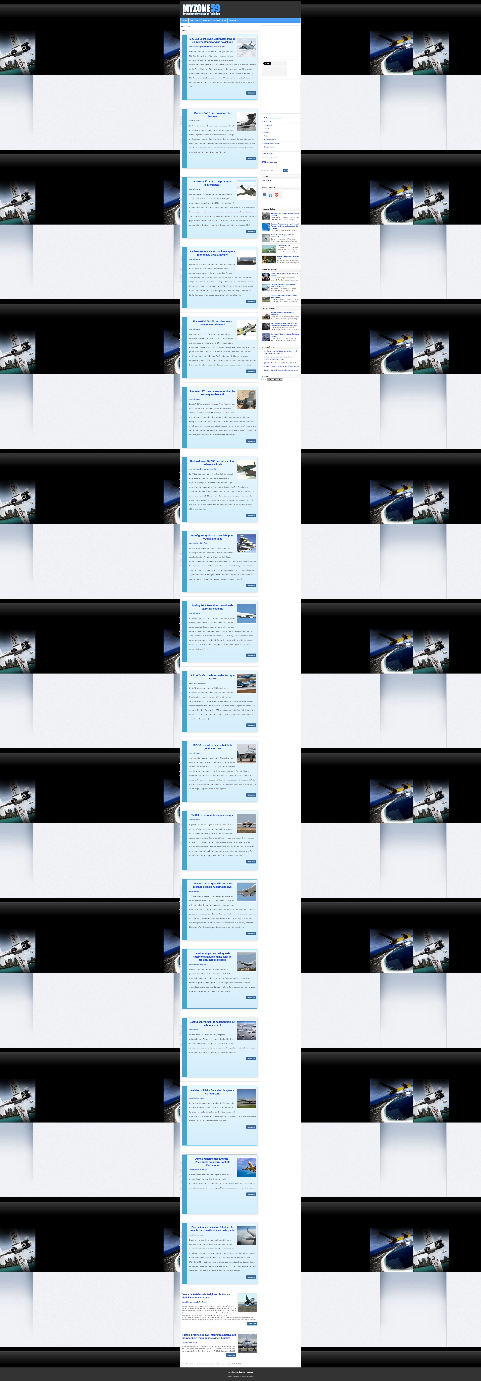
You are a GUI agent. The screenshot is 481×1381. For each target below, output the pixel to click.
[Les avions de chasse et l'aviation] (201, 14)
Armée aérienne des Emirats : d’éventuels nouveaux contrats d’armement (212, 1162)
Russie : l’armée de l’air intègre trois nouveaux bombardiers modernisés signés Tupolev (209, 1336)
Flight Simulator (195, 20)
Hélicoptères (207, 20)
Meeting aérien (233, 20)
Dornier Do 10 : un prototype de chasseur (212, 115)
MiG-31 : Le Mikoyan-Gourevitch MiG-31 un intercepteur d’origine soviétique (212, 40)
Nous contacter (267, 181)
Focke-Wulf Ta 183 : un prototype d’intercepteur (212, 183)
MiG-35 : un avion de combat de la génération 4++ (212, 747)
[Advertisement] (280, 41)
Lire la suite (251, 93)
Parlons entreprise (270, 140)
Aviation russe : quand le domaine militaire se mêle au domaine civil (212, 885)
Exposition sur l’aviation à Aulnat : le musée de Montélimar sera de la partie (212, 1229)
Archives (264, 379)
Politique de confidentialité (273, 118)
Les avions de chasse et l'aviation (240, 1372)
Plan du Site (268, 121)
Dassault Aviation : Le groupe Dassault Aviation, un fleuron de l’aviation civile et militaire (285, 226)
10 (213, 1364)
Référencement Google (272, 143)
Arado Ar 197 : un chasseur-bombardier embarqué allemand (212, 393)
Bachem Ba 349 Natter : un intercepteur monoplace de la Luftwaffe (212, 253)
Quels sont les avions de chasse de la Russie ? (280, 363)
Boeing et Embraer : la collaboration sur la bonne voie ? (212, 1023)
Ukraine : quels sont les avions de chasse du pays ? (281, 366)
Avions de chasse (194, 47)
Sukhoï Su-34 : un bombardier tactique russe (212, 677)
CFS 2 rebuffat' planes (269, 162)
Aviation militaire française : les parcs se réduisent (212, 1092)
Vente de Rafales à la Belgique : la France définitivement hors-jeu (206, 1296)
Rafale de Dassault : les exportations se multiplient (281, 370)
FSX (265, 136)
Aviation (266, 129)
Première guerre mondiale (208, 47)
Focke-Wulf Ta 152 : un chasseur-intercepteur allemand (212, 323)
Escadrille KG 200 (283, 246)
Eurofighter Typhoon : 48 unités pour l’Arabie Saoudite (212, 537)
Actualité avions (194, 543)
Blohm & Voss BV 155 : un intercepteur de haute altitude (212, 463)
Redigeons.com (269, 147)
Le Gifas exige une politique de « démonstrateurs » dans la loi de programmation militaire (212, 956)
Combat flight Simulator (270, 158)
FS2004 (266, 132)
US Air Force (221, 47)
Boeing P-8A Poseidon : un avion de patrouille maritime (212, 607)
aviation (184, 20)
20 (218, 1364)
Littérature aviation (219, 20)
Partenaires (268, 125)
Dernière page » (237, 1364)
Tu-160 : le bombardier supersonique (212, 815)
